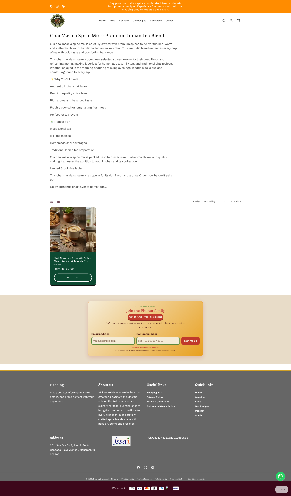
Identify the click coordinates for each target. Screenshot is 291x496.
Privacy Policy (155, 397)
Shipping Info (154, 392)
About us (200, 397)
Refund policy (161, 479)
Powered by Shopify (109, 479)
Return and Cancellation (161, 406)
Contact (199, 411)
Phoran (96, 479)
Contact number (146, 334)
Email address (100, 334)
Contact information (196, 479)
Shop (198, 402)
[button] (224, 20)
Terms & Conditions (158, 402)
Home (198, 392)
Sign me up (190, 340)
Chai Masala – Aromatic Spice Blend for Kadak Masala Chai (72, 260)
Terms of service (144, 479)
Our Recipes (202, 406)
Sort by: (196, 201)
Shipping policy (177, 479)
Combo (199, 415)
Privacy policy (127, 479)
